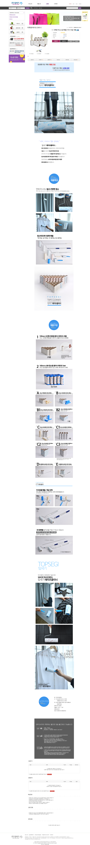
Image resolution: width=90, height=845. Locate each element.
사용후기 (41, 59)
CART (76, 3)
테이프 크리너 (12, 14)
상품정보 (32, 59)
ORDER (80, 3)
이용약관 (51, 834)
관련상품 (76, 59)
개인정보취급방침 (38, 834)
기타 (11, 19)
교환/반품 (67, 59)
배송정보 (58, 59)
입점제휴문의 (31, 834)
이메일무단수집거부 (45, 834)
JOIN (73, 3)
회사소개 (26, 834)
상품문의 (50, 59)
